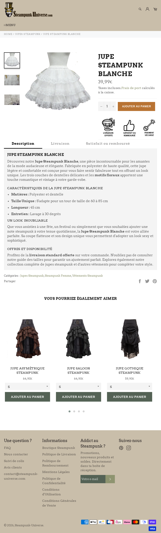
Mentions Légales (56, 472)
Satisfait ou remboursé (108, 144)
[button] (69, 411)
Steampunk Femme (58, 275)
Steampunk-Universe (29, 525)
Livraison (60, 144)
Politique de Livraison (59, 454)
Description (23, 144)
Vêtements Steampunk (87, 275)
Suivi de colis (14, 461)
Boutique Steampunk (58, 448)
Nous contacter (16, 454)
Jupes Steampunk (32, 275)
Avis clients (13, 467)
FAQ (7, 448)
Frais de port (131, 88)
